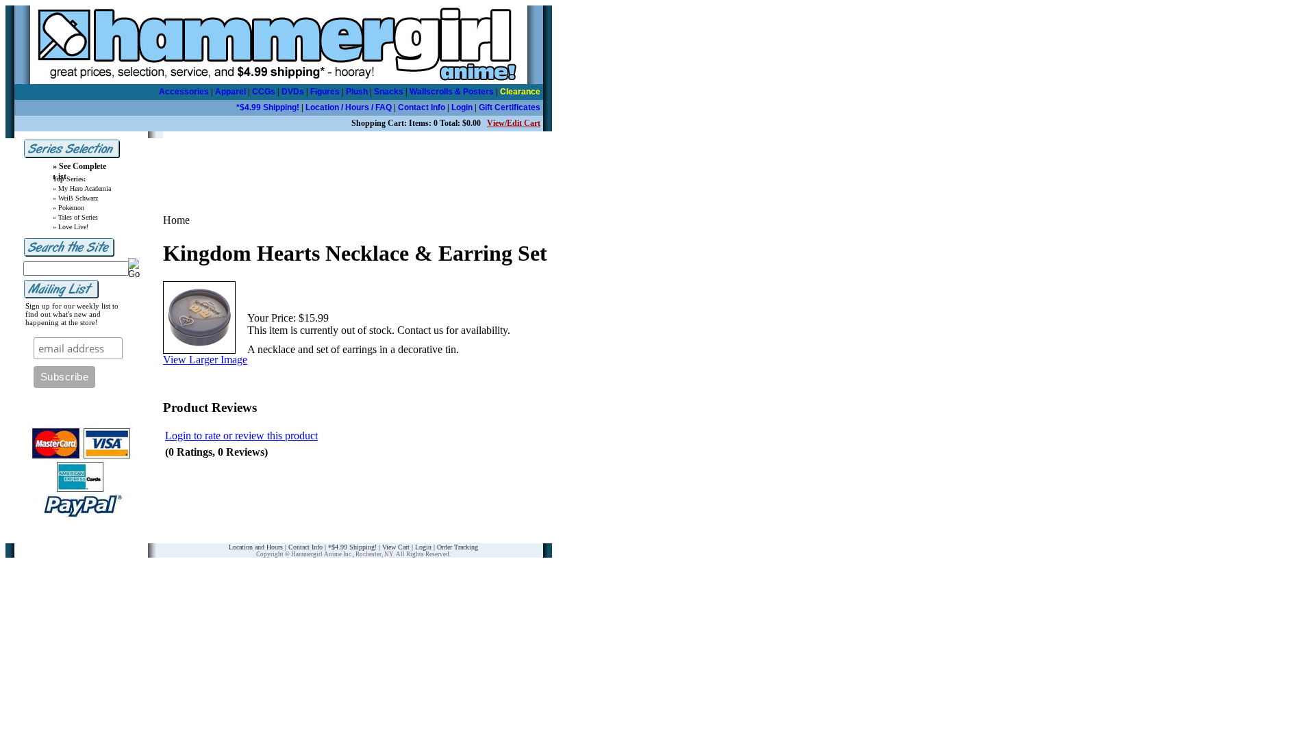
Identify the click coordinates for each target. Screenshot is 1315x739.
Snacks (388, 91)
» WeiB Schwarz (75, 198)
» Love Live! (70, 227)
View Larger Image (205, 359)
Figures (325, 91)
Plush (357, 91)
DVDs (292, 91)
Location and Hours (256, 547)
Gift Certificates (509, 107)
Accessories (184, 91)
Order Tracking (457, 547)
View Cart (396, 547)
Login (462, 107)
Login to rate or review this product (241, 435)
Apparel (230, 91)
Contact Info (421, 107)
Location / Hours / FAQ (348, 107)
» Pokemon (68, 207)
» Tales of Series (75, 217)
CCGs (263, 91)
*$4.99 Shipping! (267, 107)
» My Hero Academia (82, 188)
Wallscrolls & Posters (452, 91)
